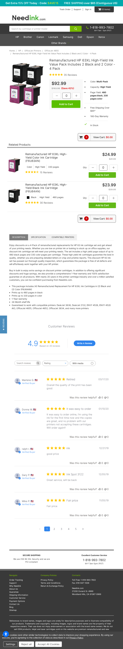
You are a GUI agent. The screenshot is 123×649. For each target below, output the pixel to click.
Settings (10, 644)
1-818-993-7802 (94, 560)
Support (77, 9)
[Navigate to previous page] (40, 529)
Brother (28, 36)
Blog (11, 607)
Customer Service (17, 598)
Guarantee (13, 592)
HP (17, 36)
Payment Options (17, 601)
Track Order (65, 9)
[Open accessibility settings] (6, 634)
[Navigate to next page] (83, 529)
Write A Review (84, 343)
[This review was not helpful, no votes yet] (105, 397)
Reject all (26, 644)
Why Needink (15, 586)
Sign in (88, 9)
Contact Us (14, 604)
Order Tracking (16, 580)
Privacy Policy (47, 580)
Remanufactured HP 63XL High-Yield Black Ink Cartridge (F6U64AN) (46, 188)
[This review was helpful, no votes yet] (100, 397)
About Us (13, 589)
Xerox (101, 36)
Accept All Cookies (48, 644)
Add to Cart (102, 174)
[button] (3, 324)
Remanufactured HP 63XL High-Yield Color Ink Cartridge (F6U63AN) (46, 157)
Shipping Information (18, 595)
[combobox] (55, 363)
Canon (40, 36)
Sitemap (13, 610)
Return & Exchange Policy (52, 586)
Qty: (85, 167)
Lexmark (53, 36)
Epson (90, 36)
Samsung (68, 36)
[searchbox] (25, 363)
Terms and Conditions (50, 583)
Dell (80, 36)
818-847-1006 (82, 583)
